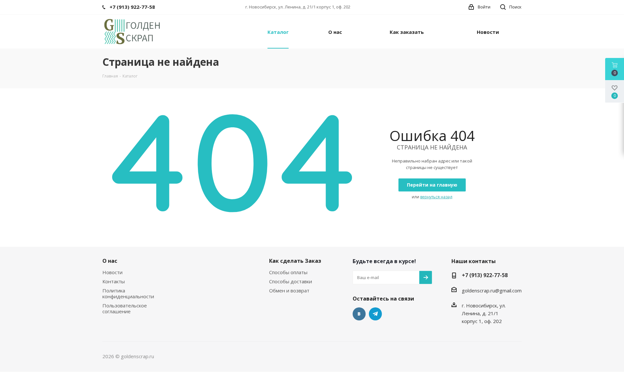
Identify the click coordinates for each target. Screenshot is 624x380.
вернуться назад (436, 197)
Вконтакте (359, 313)
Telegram (375, 313)
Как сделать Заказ (295, 260)
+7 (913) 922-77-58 (485, 275)
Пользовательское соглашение (124, 308)
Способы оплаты (288, 272)
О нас (109, 260)
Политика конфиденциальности (128, 293)
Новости (112, 272)
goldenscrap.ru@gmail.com (492, 290)
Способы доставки (290, 281)
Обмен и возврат (289, 290)
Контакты (113, 281)
